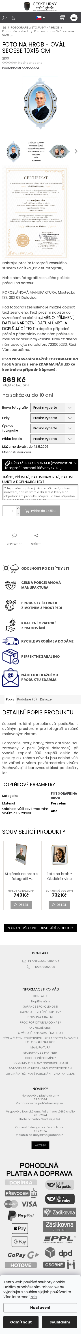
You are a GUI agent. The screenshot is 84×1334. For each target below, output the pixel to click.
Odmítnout (21, 1322)
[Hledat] (4, 17)
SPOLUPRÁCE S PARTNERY (40, 1053)
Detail (23, 904)
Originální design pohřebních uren (40, 1127)
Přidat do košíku (43, 511)
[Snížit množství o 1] (18, 513)
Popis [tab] (10, 699)
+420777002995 (43, 967)
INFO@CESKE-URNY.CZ (43, 961)
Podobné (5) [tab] (27, 699)
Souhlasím (60, 1322)
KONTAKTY (40, 996)
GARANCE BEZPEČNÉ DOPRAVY (40, 1012)
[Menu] (73, 17)
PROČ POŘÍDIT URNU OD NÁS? (40, 1022)
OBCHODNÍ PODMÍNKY (40, 1058)
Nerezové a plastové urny (40, 1095)
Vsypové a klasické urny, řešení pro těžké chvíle (40, 1111)
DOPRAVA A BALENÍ (40, 1017)
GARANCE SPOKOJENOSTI (40, 1006)
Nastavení (40, 1307)
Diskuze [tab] (46, 699)
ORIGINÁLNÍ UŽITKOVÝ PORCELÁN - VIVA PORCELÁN (40, 1074)
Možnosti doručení (16, 452)
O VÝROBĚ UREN (40, 1028)
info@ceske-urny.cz (47, 339)
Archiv (40, 1145)
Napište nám (40, 1001)
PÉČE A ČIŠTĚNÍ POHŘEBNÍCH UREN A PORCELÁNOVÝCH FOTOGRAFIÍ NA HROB (40, 1040)
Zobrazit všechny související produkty (40, 928)
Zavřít (26, 527)
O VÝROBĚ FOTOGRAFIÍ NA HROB (40, 1033)
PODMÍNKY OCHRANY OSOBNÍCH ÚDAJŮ (40, 1063)
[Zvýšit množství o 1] (18, 508)
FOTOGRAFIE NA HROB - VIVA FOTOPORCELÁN (40, 1068)
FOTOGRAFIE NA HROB (64, 795)
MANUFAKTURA (40, 1047)
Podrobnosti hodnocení (20, 68)
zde (33, 1296)
